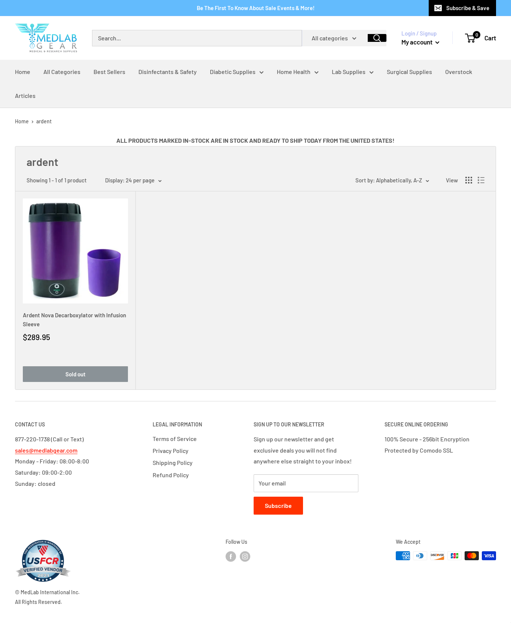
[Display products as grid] (468, 180)
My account (417, 42)
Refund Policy (171, 474)
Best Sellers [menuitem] (109, 71)
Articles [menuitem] (25, 95)
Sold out (75, 374)
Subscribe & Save (467, 7)
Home (22, 121)
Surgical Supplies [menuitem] (409, 71)
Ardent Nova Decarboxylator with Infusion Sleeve (74, 319)
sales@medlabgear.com (46, 450)
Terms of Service (175, 438)
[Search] (377, 38)
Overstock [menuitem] (458, 71)
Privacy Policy (171, 450)
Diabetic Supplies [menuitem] (233, 71)
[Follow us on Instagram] (245, 556)
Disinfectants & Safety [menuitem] (167, 71)
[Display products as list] (481, 180)
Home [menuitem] (22, 71)
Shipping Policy (173, 462)
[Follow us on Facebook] (231, 556)
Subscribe (278, 505)
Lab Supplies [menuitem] (348, 71)
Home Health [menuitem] (293, 71)
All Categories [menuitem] (61, 71)
